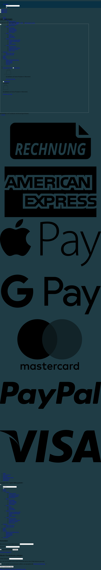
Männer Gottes (13, 503)
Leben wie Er (12, 21)
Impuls (7, 511)
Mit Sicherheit (12, 519)
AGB (4, 473)
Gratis (4, 528)
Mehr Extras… (12, 509)
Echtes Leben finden (14, 513)
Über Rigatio (9, 535)
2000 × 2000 (19, 23)
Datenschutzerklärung (39, 564)
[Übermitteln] (6, 7)
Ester (10, 507)
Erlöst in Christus (13, 521)
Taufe (10, 515)
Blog (4, 529)
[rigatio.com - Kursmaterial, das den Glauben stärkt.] (3, 11)
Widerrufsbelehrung (8, 477)
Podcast (5, 524)
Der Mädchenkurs (13, 496)
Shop (4, 17)
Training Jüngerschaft (14, 512)
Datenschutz (6, 479)
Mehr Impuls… (12, 516)
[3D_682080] (44, 112)
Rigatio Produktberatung (12, 532)
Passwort (3, 546)
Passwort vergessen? (5, 552)
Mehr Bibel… (12, 504)
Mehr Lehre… (12, 523)
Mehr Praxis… (12, 497)
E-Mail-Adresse (4, 558)
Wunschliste (9, 533)
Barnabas (11, 508)
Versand (5, 476)
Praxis (7, 492)
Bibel (7, 499)
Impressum (6, 480)
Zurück (2, 115)
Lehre (7, 517)
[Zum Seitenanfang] (0, 484)
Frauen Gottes (12, 501)
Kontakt (8, 536)
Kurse (4, 491)
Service (5, 531)
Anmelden (15, 549)
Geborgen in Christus (14, 520)
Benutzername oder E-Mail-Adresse (10, 544)
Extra (7, 505)
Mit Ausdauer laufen (30, 23)
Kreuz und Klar (10, 527)
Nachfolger (12, 500)
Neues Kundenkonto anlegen (7, 566)
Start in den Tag (10, 525)
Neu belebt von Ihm (14, 495)
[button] (5, 4)
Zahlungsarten (7, 475)
